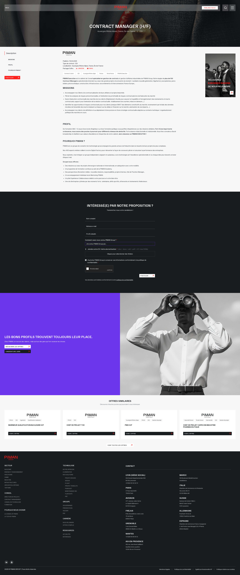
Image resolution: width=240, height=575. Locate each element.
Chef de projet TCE (76, 425)
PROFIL (10, 65)
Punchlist (68, 488)
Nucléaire (7, 469)
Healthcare (8, 474)
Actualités (66, 534)
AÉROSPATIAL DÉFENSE (11, 485)
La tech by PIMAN (10, 516)
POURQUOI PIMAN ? (14, 70)
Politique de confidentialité (182, 569)
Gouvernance (67, 505)
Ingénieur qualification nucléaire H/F (26, 425)
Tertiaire (7, 487)
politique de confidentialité (124, 280)
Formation (8, 504)
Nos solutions (68, 474)
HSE (66, 496)
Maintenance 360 (71, 491)
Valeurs (65, 510)
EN (8, 8)
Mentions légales (164, 569)
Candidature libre (13, 351)
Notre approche (68, 469)
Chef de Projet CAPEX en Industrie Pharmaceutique (199, 426)
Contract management (12, 499)
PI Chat (67, 483)
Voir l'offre (14, 433)
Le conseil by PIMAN (11, 514)
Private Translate (71, 486)
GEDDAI (67, 480)
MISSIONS (11, 59)
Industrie (7, 480)
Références (67, 537)
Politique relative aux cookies (226, 569)
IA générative (67, 472)
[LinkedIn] (6, 562)
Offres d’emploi (68, 525)
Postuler (9, 77)
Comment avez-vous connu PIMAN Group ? (101, 240)
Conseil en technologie (12, 502)
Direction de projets (11, 497)
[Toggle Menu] (232, 7)
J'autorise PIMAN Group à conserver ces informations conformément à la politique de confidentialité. (116, 261)
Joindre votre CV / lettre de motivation (117, 249)
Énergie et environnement (13, 472)
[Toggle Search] (225, 7)
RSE (64, 513)
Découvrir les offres (14, 346)
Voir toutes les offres (117, 445)
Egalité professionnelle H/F (203, 569)
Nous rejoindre (68, 522)
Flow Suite (68, 493)
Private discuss (70, 478)
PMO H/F (128, 425)
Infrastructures (10, 482)
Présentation (67, 508)
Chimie (6, 477)
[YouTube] (12, 562)
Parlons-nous (210, 8)
